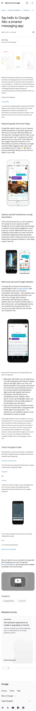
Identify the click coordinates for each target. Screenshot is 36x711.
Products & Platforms (14, 10)
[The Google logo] (4, 684)
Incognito (4, 472)
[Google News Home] (12, 3)
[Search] (27, 3)
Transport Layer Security (8, 461)
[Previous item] (3, 668)
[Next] (33, 10)
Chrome (4, 480)
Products (26, 10)
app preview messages (8, 549)
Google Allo (5, 102)
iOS (14, 565)
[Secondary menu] (32, 3)
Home (3, 10)
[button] (33, 32)
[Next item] (8, 668)
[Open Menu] (2, 3)
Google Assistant (22, 289)
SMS (2, 540)
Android (6, 565)
